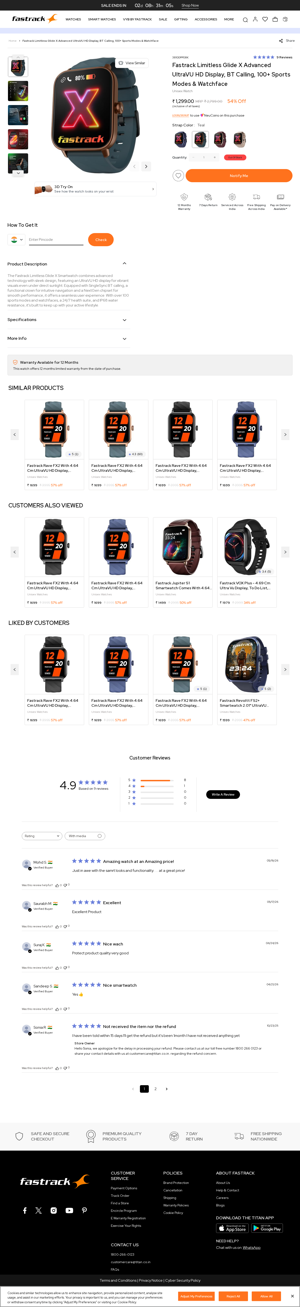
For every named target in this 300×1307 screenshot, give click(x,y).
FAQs (115, 1269)
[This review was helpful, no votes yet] (57, 885)
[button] (95, 189)
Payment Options (124, 1188)
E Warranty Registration (128, 1218)
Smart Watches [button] (102, 19)
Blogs (220, 1205)
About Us (223, 1183)
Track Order (120, 1196)
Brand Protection (176, 1183)
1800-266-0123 (122, 1254)
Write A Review (223, 794)
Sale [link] (163, 19)
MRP (199, 101)
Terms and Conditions (118, 1280)
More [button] (229, 19)
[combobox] (42, 836)
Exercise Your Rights (126, 1226)
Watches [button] (73, 19)
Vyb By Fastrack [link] (137, 19)
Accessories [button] (206, 19)
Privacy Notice (151, 1280)
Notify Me (239, 175)
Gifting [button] (181, 19)
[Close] (292, 1296)
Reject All (233, 1296)
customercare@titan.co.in (130, 1262)
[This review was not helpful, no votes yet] (65, 885)
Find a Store (120, 1203)
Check (101, 239)
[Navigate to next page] (166, 1089)
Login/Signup (180, 115)
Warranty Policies (176, 1205)
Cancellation (172, 1190)
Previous (18, 57)
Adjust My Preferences (196, 1296)
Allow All (266, 1296)
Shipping (169, 1198)
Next (18, 173)
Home (13, 41)
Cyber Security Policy (182, 1280)
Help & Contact (227, 1190)
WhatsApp (252, 1247)
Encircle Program (124, 1211)
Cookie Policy (173, 1213)
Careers (222, 1198)
